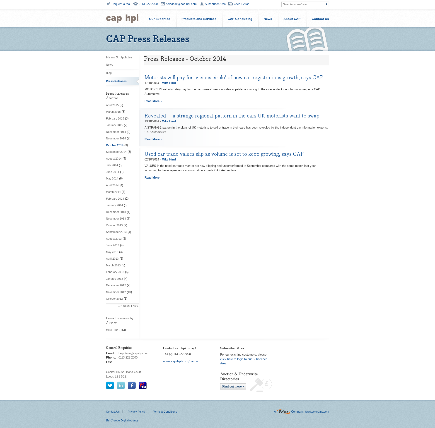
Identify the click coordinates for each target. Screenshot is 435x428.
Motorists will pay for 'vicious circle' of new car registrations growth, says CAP (234, 77)
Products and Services (198, 19)
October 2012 (114, 298)
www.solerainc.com (317, 411)
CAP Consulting (240, 19)
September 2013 (116, 232)
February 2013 (115, 272)
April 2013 (112, 258)
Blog (109, 73)
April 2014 (112, 185)
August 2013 (114, 238)
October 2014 (114, 145)
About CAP (291, 19)
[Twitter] (110, 385)
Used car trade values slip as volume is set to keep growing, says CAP (224, 154)
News (268, 19)
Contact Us (320, 19)
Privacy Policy (136, 411)
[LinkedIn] (121, 385)
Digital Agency (129, 420)
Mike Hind (112, 330)
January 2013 (114, 278)
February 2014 (115, 198)
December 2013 (116, 212)
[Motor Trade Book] (143, 385)
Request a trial (120, 4)
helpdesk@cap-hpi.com (181, 4)
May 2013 (112, 252)
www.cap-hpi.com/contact (181, 361)
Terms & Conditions (165, 411)
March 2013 (113, 265)
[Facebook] (132, 385)
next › (126, 306)
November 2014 (116, 138)
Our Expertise (159, 19)
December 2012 (116, 285)
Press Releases (116, 81)
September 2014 (116, 151)
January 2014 (114, 205)
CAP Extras (241, 4)
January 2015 (114, 125)
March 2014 (113, 192)
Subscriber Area (215, 4)
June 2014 (112, 172)
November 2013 (116, 218)
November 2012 (116, 292)
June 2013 (112, 245)
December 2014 (116, 132)
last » (135, 306)
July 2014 (112, 165)
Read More (152, 101)
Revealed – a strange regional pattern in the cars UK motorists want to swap (232, 115)
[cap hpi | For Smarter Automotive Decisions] (122, 18)
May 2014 (112, 178)
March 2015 (113, 111)
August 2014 (114, 158)
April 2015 (112, 105)
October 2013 (114, 225)
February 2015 (115, 118)
